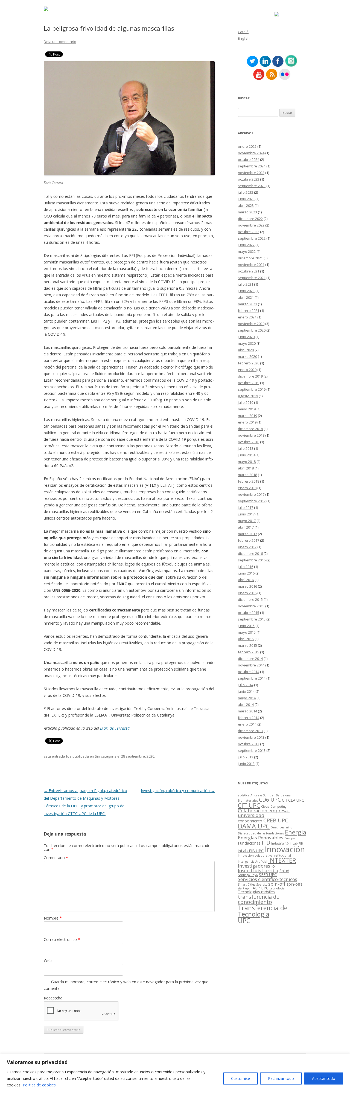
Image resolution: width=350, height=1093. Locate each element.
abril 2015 (246, 638)
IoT (274, 866)
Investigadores (254, 866)
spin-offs (294, 884)
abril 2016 (246, 579)
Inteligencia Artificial (252, 861)
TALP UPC (259, 888)
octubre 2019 (248, 382)
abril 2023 (246, 205)
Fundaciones (249, 843)
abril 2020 (246, 349)
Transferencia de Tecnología (262, 910)
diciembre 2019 (250, 376)
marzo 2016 (247, 586)
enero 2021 (247, 317)
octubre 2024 (248, 159)
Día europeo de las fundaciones (261, 833)
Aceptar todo (323, 1078)
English (244, 38)
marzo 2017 (247, 533)
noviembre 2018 (251, 435)
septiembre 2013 (252, 750)
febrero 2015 (248, 652)
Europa (289, 838)
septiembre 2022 (252, 238)
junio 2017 (246, 514)
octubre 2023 (248, 179)
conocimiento (250, 821)
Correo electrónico (62, 939)
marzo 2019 (247, 415)
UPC (244, 920)
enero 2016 (247, 592)
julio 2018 (245, 448)
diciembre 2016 (250, 553)
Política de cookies (39, 1085)
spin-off (276, 884)
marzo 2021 (247, 303)
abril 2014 (246, 704)
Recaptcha (53, 998)
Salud (284, 870)
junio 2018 (246, 455)
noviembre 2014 (251, 665)
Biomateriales (248, 800)
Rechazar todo (281, 1078)
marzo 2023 (247, 212)
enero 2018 (247, 487)
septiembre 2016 (252, 560)
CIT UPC (249, 805)
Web (48, 960)
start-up (243, 888)
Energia (295, 832)
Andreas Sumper (262, 795)
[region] (175, 1073)
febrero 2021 (248, 310)
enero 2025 (247, 146)
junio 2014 (246, 691)
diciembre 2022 (250, 218)
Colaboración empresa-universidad (264, 812)
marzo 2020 (247, 356)
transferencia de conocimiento (258, 899)
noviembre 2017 (251, 494)
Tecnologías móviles (256, 891)
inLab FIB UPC (251, 850)
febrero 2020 (248, 363)
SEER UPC (268, 874)
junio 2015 (246, 625)
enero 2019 (247, 422)
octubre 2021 (248, 271)
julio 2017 (245, 507)
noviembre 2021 (251, 264)
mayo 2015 (247, 632)
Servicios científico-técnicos (267, 879)
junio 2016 (246, 573)
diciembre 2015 (250, 599)
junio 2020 (246, 336)
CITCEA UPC (293, 800)
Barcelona (283, 795)
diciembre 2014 (250, 658)
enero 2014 (247, 724)
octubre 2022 (248, 231)
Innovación (285, 849)
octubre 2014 (248, 671)
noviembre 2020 (251, 323)
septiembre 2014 (252, 678)
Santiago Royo (248, 875)
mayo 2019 (247, 409)
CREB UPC (275, 820)
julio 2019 (245, 402)
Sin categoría (105, 756)
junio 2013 (246, 763)
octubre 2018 (248, 441)
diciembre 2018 (250, 428)
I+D (266, 842)
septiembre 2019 (252, 389)
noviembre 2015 (251, 606)
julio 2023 (245, 192)
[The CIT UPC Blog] (46, 9)
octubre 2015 (248, 612)
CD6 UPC (270, 799)
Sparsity (261, 884)
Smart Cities (246, 884)
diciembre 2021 (250, 258)
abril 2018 (246, 468)
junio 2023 (246, 198)
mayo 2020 (247, 343)
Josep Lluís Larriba (258, 870)
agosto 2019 (248, 395)
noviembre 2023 (251, 172)
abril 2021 (246, 297)
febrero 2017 (248, 540)
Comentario (56, 857)
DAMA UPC (254, 826)
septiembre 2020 (252, 330)
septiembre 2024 (252, 166)
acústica (243, 795)
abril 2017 (246, 527)
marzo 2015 (247, 645)
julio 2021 (245, 284)
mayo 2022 (247, 251)
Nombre (53, 918)
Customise (240, 1078)
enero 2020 (247, 369)
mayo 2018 (247, 461)
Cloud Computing (273, 806)
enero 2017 (247, 546)
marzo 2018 (247, 474)
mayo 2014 (247, 697)
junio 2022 (246, 244)
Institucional (282, 855)
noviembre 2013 (251, 737)
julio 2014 (245, 684)
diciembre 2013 (250, 730)
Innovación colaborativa (255, 855)
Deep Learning (281, 827)
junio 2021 (246, 290)
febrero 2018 (248, 481)
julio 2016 (245, 566)
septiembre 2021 (252, 277)
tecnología (277, 888)
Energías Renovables (260, 837)
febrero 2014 (248, 717)
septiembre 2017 (252, 500)
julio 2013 (245, 757)
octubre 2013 (248, 743)
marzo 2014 (247, 711)
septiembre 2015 (252, 619)
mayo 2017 (247, 520)
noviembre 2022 (251, 225)
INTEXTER (282, 860)
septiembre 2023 (252, 185)
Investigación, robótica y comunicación (178, 790)
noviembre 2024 (251, 152)
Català (243, 31)
